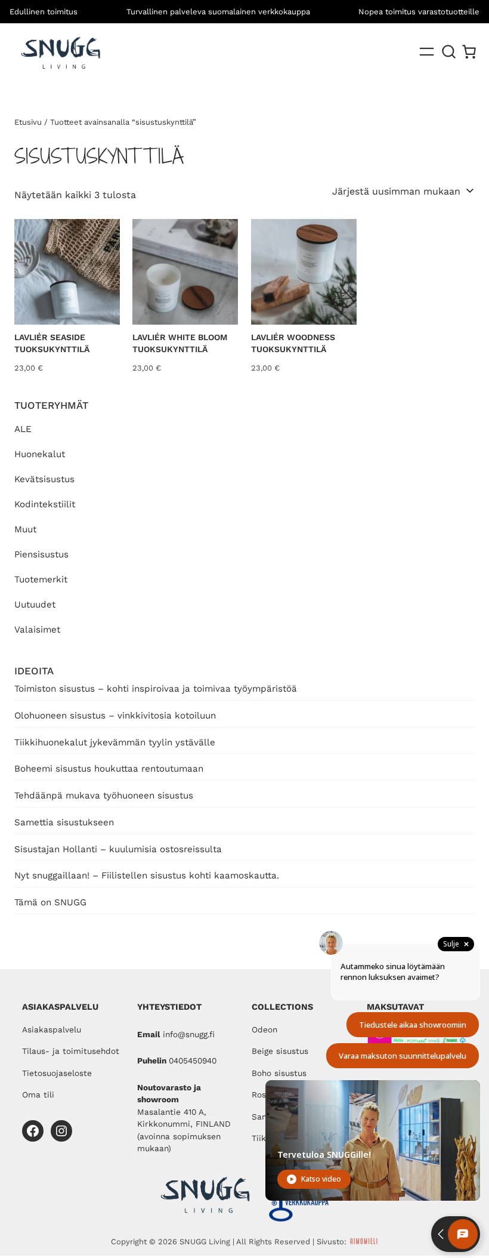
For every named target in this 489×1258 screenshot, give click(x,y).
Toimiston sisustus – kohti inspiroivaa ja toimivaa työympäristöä (155, 688)
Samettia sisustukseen (64, 822)
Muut (25, 529)
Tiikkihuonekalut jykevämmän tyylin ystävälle (114, 742)
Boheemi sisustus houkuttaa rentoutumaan (108, 768)
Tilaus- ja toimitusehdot (70, 1051)
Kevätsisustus (44, 479)
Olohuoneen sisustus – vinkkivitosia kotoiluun (115, 715)
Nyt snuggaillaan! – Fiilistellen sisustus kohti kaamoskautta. (146, 875)
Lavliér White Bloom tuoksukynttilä (179, 343)
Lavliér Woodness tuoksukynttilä (293, 343)
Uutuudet (34, 604)
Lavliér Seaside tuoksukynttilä (51, 343)
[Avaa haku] (449, 52)
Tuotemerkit (40, 579)
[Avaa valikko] (426, 51)
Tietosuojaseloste (57, 1073)
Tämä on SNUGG (50, 902)
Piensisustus (41, 554)
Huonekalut (39, 454)
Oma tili (38, 1094)
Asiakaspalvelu (51, 1029)
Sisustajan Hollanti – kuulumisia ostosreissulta (118, 849)
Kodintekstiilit (44, 504)
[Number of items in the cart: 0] (469, 51)
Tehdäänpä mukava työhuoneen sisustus (103, 795)
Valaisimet (37, 629)
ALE (23, 429)
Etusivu (28, 122)
